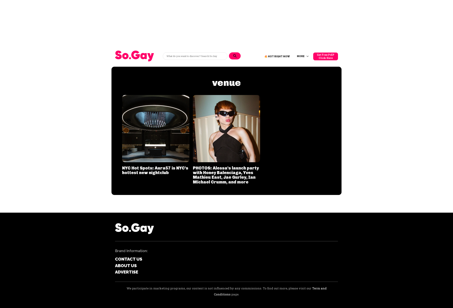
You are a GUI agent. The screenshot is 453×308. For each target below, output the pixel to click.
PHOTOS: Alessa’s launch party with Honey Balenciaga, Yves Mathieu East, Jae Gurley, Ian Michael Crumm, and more (226, 175)
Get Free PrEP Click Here (325, 56)
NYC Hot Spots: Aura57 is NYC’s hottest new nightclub (155, 170)
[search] (235, 55)
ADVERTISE (126, 272)
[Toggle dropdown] (307, 56)
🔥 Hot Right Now (277, 56)
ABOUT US (126, 265)
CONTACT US (128, 259)
